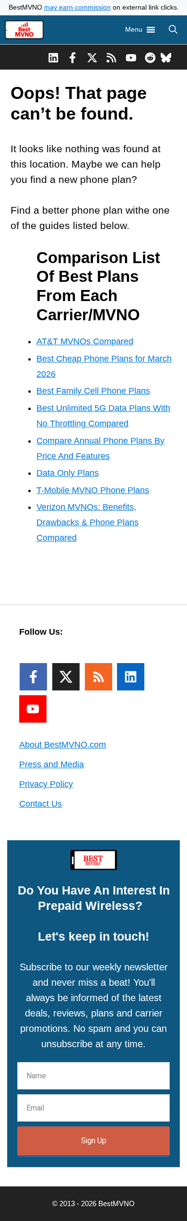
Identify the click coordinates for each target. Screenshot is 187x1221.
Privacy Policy (46, 784)
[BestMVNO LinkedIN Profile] (53, 57)
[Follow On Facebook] (33, 677)
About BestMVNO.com (62, 745)
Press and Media (51, 764)
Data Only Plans (67, 473)
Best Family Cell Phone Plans (93, 391)
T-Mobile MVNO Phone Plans (92, 490)
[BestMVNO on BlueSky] (166, 57)
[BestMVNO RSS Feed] (111, 57)
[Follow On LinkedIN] (130, 676)
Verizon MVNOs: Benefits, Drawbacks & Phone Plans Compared (87, 522)
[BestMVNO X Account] (92, 57)
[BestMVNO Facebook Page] (73, 57)
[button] (173, 29)
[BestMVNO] (24, 29)
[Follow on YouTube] (33, 709)
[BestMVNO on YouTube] (131, 57)
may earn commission (77, 7)
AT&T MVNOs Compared (84, 341)
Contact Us (40, 804)
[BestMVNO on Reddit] (150, 57)
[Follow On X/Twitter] (66, 677)
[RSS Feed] (98, 677)
